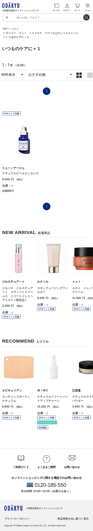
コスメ (15, 28)
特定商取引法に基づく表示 (73, 518)
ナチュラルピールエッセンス (20, 173)
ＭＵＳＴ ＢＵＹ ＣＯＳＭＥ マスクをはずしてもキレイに (42, 33)
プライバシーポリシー (17, 518)
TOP (4, 28)
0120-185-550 (50, 485)
